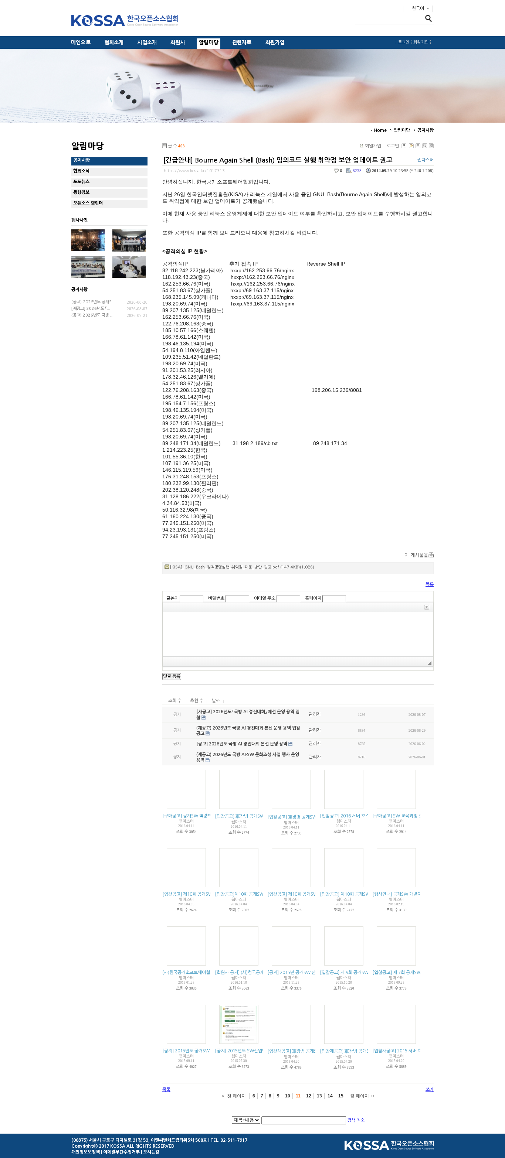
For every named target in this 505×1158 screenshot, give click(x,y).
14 (330, 1096)
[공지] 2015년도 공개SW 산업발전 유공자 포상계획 (210, 1051)
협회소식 (81, 171)
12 (308, 1096)
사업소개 (147, 42)
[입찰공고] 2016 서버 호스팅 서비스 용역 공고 (362, 816)
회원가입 (275, 42)
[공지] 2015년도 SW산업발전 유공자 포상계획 (258, 1051)
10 (287, 1096)
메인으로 (81, 42)
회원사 (177, 42)
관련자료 (242, 42)
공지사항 (425, 130)
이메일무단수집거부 (121, 1152)
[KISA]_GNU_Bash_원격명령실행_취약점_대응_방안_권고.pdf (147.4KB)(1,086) (242, 567)
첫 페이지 (236, 1096)
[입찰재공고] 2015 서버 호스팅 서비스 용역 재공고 (419, 1051)
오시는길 (151, 1152)
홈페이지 (313, 598)
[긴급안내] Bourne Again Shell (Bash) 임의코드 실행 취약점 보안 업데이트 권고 (278, 160)
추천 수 (196, 700)
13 (319, 1096)
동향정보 (81, 192)
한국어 (418, 8)
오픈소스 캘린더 (88, 203)
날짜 (216, 700)
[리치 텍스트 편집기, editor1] (298, 634)
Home (380, 130)
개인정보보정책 (85, 1152)
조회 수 (175, 700)
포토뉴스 (81, 182)
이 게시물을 (416, 555)
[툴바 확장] (426, 607)
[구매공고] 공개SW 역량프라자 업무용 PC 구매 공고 (210, 816)
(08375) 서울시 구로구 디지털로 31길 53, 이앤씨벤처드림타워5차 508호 (139, 1140)
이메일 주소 (264, 598)
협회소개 (114, 42)
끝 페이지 (359, 1096)
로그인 (404, 42)
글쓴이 (172, 598)
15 (340, 1096)
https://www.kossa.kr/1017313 (194, 171)
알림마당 (208, 42)
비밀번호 (216, 598)
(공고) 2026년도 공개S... (93, 302)
